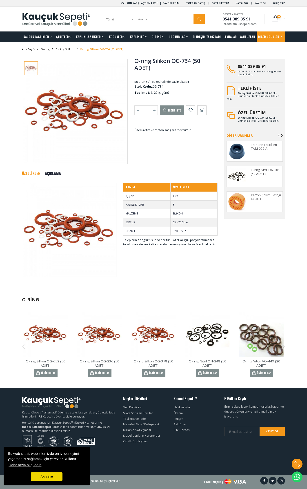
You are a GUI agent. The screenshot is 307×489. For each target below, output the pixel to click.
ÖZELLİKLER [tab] (31, 173)
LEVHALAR (230, 36)
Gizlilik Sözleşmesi (135, 441)
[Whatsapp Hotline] (297, 476)
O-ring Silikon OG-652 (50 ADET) (45, 363)
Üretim (178, 413)
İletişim (178, 419)
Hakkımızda (182, 407)
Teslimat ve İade (134, 419)
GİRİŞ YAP (279, 3)
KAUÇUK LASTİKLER (36, 36)
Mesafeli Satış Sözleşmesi (141, 424)
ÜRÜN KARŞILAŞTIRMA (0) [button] (140, 3)
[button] (278, 19)
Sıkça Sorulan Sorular (138, 413)
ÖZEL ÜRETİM (220, 3)
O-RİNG (157, 36)
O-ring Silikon (65, 49)
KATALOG (242, 3)
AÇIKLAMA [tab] (53, 173)
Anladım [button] (46, 476)
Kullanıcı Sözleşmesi (137, 430)
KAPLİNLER (137, 36)
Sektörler (180, 424)
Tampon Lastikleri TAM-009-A (264, 147)
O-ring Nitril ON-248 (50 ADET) (207, 363)
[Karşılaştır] (202, 110)
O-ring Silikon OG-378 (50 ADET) (153, 363)
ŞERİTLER (62, 36)
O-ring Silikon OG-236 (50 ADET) (99, 363)
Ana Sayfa (28, 49)
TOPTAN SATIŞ (195, 3)
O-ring (45, 49)
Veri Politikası (132, 407)
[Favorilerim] (190, 110)
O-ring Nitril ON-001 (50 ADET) (265, 172)
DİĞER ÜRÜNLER (268, 36)
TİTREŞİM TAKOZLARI (207, 36)
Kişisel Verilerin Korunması (141, 435)
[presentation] (278, 135)
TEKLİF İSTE (250, 88)
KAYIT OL (260, 3)
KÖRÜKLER (116, 36)
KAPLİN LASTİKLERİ (89, 36)
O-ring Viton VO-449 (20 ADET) (261, 363)
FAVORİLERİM (171, 3)
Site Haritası (182, 430)
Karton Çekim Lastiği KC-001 (266, 197)
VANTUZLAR (247, 36)
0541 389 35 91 (252, 66)
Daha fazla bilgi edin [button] (25, 465)
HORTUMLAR (177, 36)
